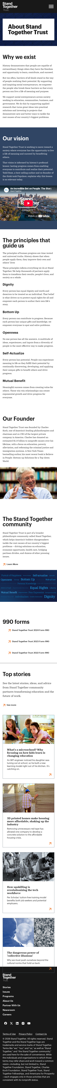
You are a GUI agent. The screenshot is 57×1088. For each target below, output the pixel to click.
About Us (8, 1001)
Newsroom (9, 1010)
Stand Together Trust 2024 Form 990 (30, 630)
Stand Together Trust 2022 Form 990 (30, 652)
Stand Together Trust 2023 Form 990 (30, 641)
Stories (7, 987)
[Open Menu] (51, 6)
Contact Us (41, 1034)
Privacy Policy (25, 1034)
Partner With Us (11, 1005)
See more (11, 705)
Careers (7, 1014)
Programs (8, 996)
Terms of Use (9, 1034)
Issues (6, 991)
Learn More (12, 564)
